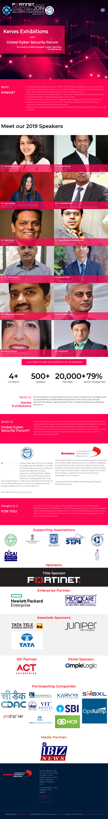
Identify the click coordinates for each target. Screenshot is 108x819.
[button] (103, 10)
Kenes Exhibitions (23, 814)
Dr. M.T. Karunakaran (10, 277)
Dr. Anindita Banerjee (10, 166)
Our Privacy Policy (46, 802)
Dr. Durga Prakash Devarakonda (69, 240)
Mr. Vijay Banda (7, 240)
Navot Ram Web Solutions (93, 814)
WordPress (60, 814)
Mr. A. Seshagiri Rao (63, 203)
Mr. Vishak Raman (62, 166)
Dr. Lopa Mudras (8, 203)
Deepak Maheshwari (64, 314)
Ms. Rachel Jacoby (9, 351)
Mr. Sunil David (61, 351)
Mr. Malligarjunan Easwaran (13, 314)
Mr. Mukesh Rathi (62, 277)
